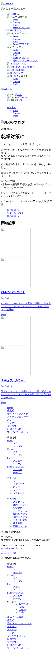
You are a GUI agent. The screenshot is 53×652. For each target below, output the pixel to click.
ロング (16, 487)
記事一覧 (15, 213)
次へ (13, 216)
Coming (16, 22)
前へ (13, 210)
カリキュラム (20, 511)
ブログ (10, 423)
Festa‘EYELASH (21, 27)
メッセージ (19, 502)
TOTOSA (23, 604)
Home (10, 408)
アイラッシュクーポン (19, 416)
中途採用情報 (20, 520)
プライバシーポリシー (19, 432)
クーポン (17, 446)
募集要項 (17, 523)
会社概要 (11, 426)
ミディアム (19, 484)
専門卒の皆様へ (21, 514)
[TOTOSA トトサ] (13, 14)
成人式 (10, 410)
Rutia (15, 25)
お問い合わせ (14, 429)
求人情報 (11, 498)
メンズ (16, 490)
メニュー (17, 443)
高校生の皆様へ (21, 517)
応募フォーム (20, 526)
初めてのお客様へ (16, 617)
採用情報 (11, 639)
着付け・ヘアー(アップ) (25, 60)
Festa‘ (16, 19)
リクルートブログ (16, 635)
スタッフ (11, 420)
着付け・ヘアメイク (17, 413)
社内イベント (20, 505)
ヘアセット (19, 493)
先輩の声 (17, 508)
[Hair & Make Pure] (7, 3)
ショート (17, 481)
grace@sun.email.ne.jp (11, 548)
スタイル (11, 478)
